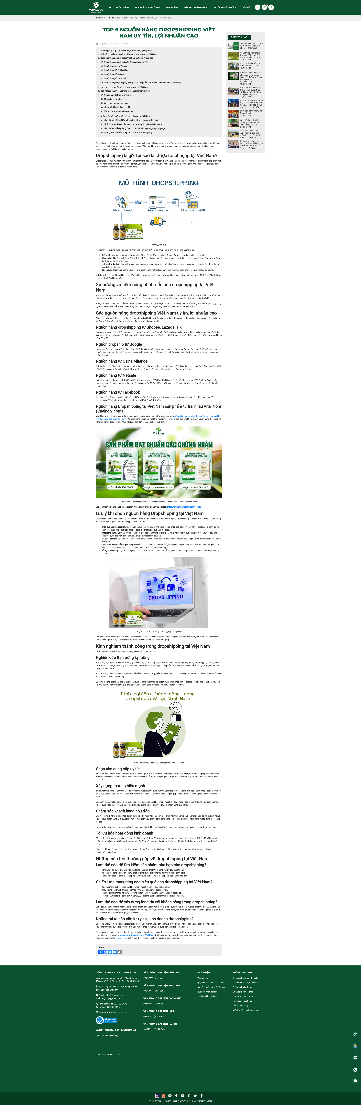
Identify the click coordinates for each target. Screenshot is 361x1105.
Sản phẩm (171, 7)
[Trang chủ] (109, 7)
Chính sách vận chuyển (243, 992)
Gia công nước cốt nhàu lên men (211, 987)
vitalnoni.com (121, 938)
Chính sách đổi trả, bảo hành (245, 983)
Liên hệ (246, 7)
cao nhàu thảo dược (117, 419)
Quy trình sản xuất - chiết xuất (210, 983)
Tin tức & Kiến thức (223, 7)
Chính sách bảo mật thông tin (245, 978)
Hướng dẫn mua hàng (242, 1001)
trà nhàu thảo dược (196, 416)
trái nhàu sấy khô (213, 416)
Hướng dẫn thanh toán (243, 996)
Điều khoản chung (240, 1005)
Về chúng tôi (202, 978)
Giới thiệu (122, 7)
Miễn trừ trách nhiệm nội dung (246, 1010)
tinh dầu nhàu (102, 419)
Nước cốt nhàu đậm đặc (207, 992)
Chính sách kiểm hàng (242, 987)
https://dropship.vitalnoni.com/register (184, 507)
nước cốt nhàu (180, 416)
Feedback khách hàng (207, 996)
